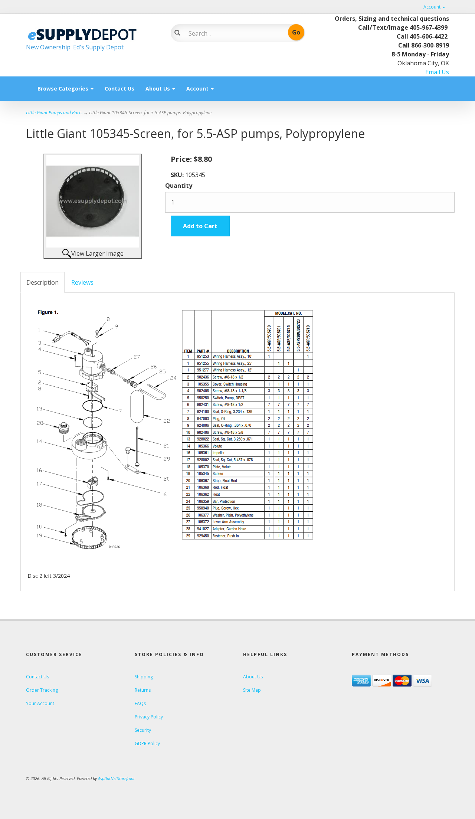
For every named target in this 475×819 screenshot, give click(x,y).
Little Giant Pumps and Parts (54, 112)
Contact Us (119, 88)
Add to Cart (200, 226)
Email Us (437, 72)
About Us (158, 88)
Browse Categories (63, 88)
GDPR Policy (147, 743)
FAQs (140, 703)
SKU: (178, 175)
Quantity (178, 185)
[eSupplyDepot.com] (93, 33)
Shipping (144, 677)
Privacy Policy (149, 717)
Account (432, 7)
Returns (143, 690)
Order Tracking (42, 690)
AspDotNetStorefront (116, 778)
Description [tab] (42, 282)
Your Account (40, 703)
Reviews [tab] (82, 282)
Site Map (252, 690)
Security (143, 730)
